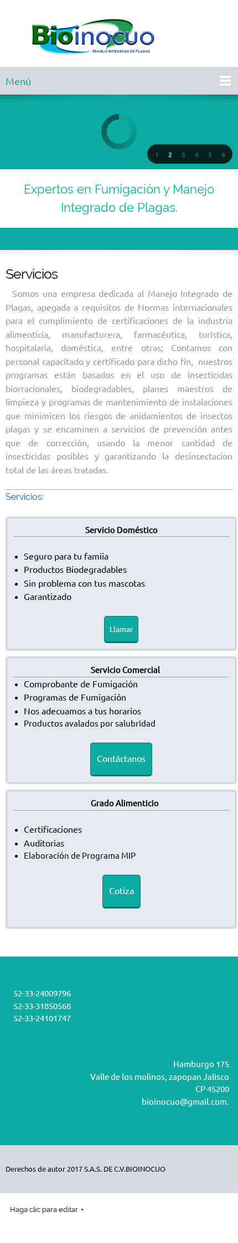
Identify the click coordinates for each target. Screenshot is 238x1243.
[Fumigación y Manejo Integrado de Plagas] (119, 36)
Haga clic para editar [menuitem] (44, 1209)
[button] (156, 154)
